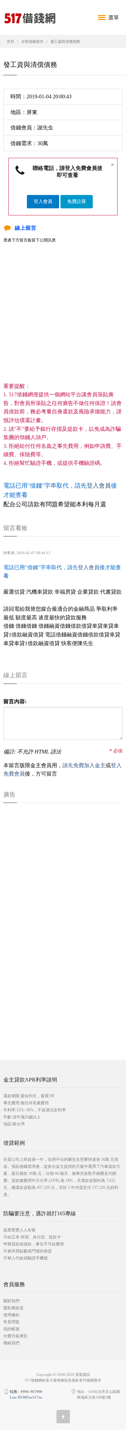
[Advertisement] (63, 319)
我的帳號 (11, 1329)
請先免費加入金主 (84, 765)
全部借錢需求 (32, 41)
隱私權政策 (13, 1308)
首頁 (10, 41)
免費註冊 (76, 201)
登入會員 (43, 201)
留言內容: (15, 701)
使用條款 (11, 1315)
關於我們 (11, 1301)
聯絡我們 (11, 1343)
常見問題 (11, 1322)
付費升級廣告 (15, 1336)
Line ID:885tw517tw (26, 1397)
